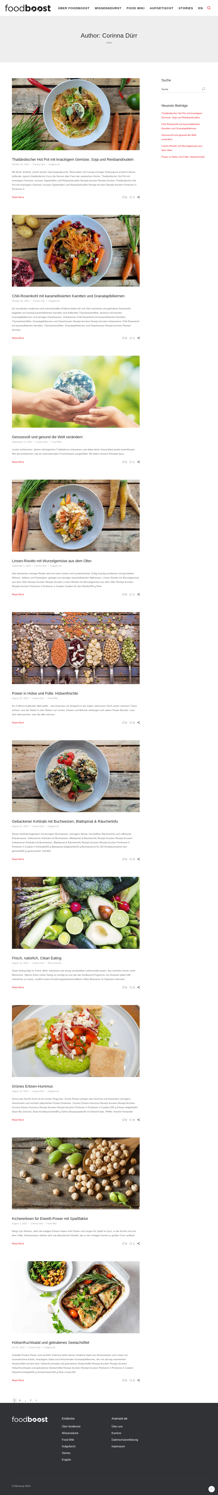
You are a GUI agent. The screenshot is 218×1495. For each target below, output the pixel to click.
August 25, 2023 (20, 698)
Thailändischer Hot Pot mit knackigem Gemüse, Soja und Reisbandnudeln (73, 159)
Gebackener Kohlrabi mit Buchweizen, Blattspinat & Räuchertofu (65, 821)
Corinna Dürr (39, 164)
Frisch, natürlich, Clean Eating (36, 958)
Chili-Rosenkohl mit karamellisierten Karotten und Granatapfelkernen (68, 296)
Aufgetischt (161, 8)
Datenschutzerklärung (125, 1439)
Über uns (117, 1426)
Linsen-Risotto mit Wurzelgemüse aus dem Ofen (51, 561)
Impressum (118, 1446)
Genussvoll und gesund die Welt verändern (47, 437)
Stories (185, 8)
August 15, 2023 (20, 963)
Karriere (116, 1433)
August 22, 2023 (20, 826)
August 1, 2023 (19, 1223)
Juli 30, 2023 (18, 1347)
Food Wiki (136, 8)
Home (109, 43)
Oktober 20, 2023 (20, 164)
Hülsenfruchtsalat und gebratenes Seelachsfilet (50, 1342)
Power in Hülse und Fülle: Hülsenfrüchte (45, 693)
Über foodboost (74, 8)
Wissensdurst (108, 8)
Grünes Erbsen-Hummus (32, 1086)
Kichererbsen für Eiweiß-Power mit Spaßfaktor (50, 1218)
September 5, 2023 (21, 566)
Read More (18, 197)
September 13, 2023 (22, 442)
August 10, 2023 (20, 1091)
